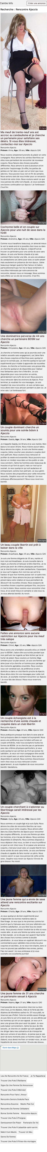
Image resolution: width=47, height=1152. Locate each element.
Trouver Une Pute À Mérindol (13, 1090)
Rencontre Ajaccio (29, 1113)
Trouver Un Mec (25, 1132)
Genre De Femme (8, 1137)
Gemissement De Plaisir (11, 1123)
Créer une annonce (36, 3)
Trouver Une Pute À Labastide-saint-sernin (19, 1127)
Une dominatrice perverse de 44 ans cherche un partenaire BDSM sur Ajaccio (22, 339)
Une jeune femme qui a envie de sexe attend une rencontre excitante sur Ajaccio (23, 902)
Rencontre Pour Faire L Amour (14, 1094)
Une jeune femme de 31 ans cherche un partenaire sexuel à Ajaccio (22, 995)
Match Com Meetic (9, 1132)
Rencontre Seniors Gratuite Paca (15, 1099)
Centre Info (6, 3)
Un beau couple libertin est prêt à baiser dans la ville (21, 546)
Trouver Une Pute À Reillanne (13, 1080)
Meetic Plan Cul (27, 1104)
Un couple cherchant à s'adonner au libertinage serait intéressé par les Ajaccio (22, 809)
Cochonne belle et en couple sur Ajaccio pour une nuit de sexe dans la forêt (23, 229)
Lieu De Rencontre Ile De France (14, 1076)
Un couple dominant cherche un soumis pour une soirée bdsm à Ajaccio (20, 430)
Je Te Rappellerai (37, 1076)
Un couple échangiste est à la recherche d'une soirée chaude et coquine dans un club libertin (21, 721)
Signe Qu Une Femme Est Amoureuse (17, 1085)
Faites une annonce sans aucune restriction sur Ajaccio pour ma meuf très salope (22, 636)
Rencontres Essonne (9, 1104)
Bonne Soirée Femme (10, 1113)
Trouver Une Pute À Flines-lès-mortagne (18, 1141)
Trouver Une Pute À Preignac (13, 1118)
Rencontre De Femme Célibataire (15, 1109)
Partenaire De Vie (30, 1123)
